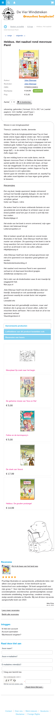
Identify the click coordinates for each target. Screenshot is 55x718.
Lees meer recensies (10, 610)
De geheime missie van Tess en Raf (21, 401)
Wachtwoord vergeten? (11, 635)
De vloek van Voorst (14, 469)
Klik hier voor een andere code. (13, 684)
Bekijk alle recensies (10, 614)
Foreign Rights (34, 714)
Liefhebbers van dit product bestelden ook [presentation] (24, 331)
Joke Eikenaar (30, 80)
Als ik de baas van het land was (24, 566)
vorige (8, 36)
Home (5, 26)
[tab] (27, 325)
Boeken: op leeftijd (17, 27)
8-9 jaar (30, 27)
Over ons (19, 711)
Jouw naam (6, 648)
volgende (21, 36)
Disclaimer (20, 714)
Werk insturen (31, 711)
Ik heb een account (10, 629)
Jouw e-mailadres (9, 656)
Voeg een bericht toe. (12, 672)
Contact (8, 711)
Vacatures (44, 711)
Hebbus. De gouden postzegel (19, 504)
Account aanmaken (10, 632)
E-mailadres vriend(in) (11, 664)
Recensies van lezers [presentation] (15, 337)
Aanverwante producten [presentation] (16, 326)
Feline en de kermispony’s (17, 435)
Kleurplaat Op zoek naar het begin (20, 370)
